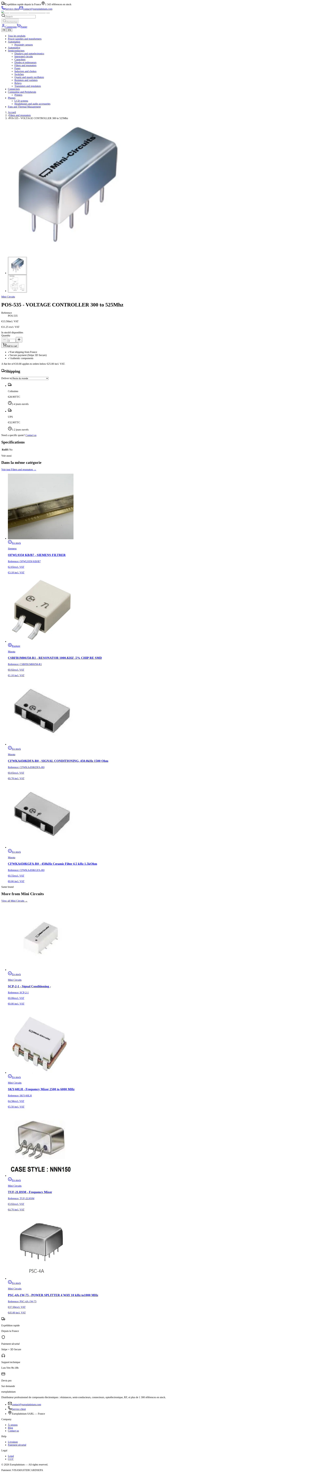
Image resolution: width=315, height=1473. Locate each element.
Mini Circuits (8, 296)
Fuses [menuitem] (17, 68)
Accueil (12, 112)
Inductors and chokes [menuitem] (25, 71)
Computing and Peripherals (22, 92)
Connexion (11, 26)
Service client (19, 1409)
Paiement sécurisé (17, 1444)
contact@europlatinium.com (26, 1404)
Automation (14, 41)
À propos (13, 1424)
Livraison (13, 1442)
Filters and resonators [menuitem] (25, 65)
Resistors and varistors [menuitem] (26, 80)
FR (4, 30)
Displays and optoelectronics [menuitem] (29, 53)
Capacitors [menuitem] (19, 59)
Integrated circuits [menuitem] (23, 56)
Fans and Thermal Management (24, 106)
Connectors (14, 89)
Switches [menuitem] (19, 74)
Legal (11, 1456)
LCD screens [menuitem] (21, 100)
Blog (10, 1427)
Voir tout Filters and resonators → (18, 469)
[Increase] (19, 339)
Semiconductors (16, 50)
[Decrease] (4, 339)
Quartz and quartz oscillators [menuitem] (29, 77)
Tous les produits (16, 35)
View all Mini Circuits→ (14, 900)
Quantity (5, 335)
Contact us (30, 435)
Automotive (14, 47)
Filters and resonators (20, 115)
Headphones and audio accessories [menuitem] (32, 103)
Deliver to (6, 378)
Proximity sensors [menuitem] (23, 44)
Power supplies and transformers (25, 38)
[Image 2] (17, 284)
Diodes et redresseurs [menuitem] (25, 62)
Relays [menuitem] (17, 83)
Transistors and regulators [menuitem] (27, 86)
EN (9, 30)
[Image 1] (17, 266)
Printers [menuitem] (18, 95)
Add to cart (12, 346)
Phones (11, 97)
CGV (11, 1459)
